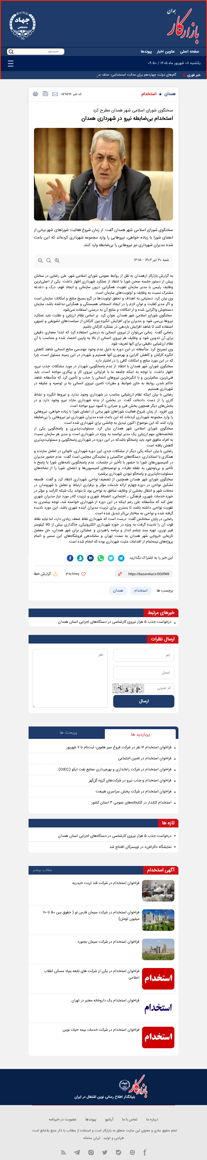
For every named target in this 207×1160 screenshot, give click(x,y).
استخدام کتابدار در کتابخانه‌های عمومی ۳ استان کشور (131, 802)
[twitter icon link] (105, 1152)
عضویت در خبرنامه (63, 1119)
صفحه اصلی (189, 51)
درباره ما (152, 1119)
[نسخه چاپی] (34, 94)
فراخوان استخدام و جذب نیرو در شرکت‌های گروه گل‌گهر (130, 780)
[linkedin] (90, 558)
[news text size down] (40, 261)
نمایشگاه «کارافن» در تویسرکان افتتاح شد (140, 847)
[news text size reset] (48, 261)
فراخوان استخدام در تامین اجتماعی (144, 758)
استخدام (149, 94)
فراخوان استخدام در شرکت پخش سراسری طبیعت (133, 791)
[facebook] (70, 558)
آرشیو (109, 1119)
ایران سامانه (91, 1138)
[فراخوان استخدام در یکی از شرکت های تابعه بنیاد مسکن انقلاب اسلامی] (158, 979)
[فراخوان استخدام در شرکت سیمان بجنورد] (158, 949)
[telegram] (121, 558)
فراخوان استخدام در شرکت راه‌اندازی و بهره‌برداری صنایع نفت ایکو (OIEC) (114, 769)
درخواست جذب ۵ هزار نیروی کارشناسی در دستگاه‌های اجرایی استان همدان (114, 836)
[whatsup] (100, 558)
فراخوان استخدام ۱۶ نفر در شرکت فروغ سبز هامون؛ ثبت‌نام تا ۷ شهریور (118, 747)
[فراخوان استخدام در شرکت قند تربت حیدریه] (158, 891)
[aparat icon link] (132, 1152)
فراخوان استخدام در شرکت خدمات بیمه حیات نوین (101, 1030)
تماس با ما (129, 1119)
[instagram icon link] (91, 1152)
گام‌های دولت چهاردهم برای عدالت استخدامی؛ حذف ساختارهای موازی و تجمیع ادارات (114, 75)
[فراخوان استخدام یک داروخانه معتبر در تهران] (158, 1008)
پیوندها (146, 51)
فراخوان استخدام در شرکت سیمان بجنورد (108, 942)
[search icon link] (11, 51)
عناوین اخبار (166, 51)
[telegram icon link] (77, 1152)
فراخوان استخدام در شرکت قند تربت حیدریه (105, 883)
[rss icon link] (63, 1152)
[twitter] (110, 558)
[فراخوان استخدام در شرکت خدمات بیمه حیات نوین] (158, 1037)
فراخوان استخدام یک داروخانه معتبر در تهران (105, 1000)
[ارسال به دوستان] (55, 94)
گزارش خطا (43, 574)
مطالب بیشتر (42, 870)
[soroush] (80, 558)
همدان (170, 94)
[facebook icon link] (144, 1152)
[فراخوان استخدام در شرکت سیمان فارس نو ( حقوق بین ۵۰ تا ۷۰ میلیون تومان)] (158, 920)
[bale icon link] (118, 1152)
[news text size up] (57, 261)
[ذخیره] (45, 94)
